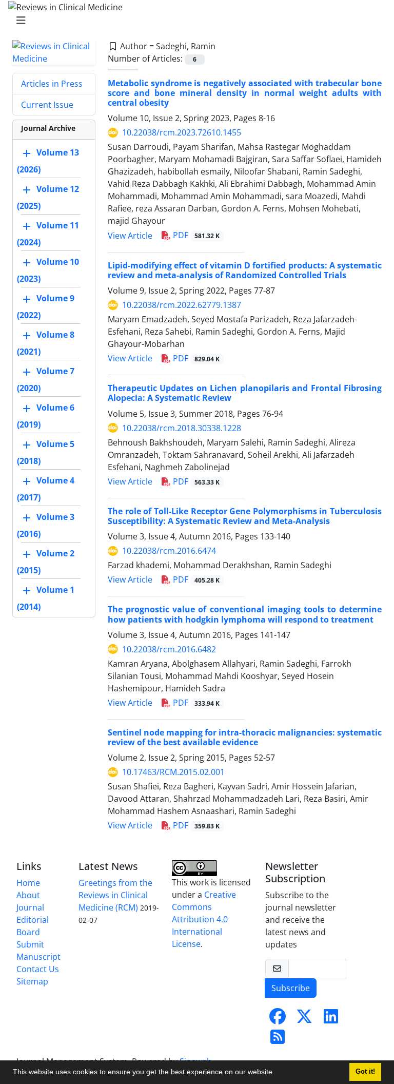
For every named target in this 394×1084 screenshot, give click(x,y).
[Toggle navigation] (194, 20)
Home (28, 882)
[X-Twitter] (304, 1019)
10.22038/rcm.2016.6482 (169, 649)
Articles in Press (52, 83)
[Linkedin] (331, 1019)
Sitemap (32, 981)
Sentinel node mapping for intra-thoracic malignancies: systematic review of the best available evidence (245, 737)
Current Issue (47, 104)
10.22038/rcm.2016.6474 (169, 550)
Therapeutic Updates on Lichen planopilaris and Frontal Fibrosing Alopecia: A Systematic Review (245, 392)
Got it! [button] (365, 1071)
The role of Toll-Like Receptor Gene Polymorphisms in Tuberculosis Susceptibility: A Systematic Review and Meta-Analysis (245, 516)
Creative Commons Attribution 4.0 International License (204, 919)
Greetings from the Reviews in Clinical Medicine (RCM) (115, 895)
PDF (195, 235)
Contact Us (37, 969)
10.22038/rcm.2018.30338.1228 (181, 428)
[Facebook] (277, 1019)
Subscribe (290, 988)
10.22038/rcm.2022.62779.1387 (181, 305)
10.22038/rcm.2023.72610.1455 (181, 132)
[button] (278, 1073)
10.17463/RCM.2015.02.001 (173, 772)
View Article (130, 235)
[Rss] (277, 1040)
